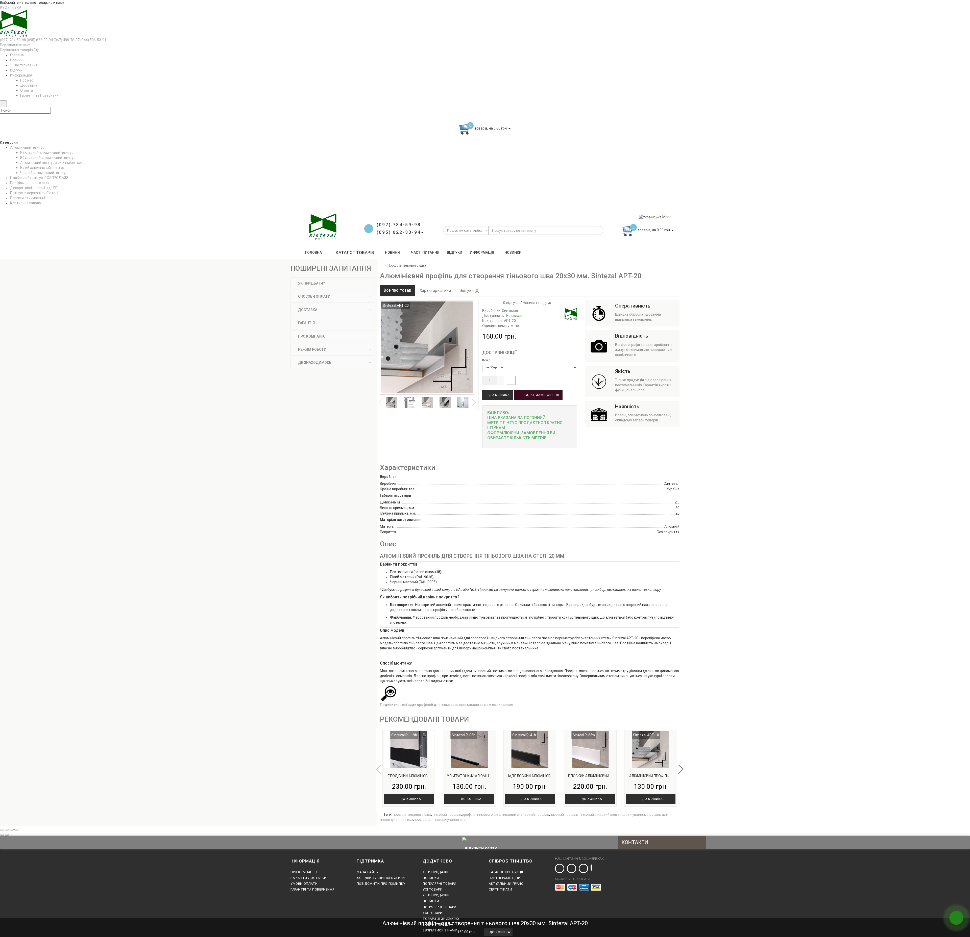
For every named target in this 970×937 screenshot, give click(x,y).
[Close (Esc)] (2, 829)
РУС (3, 8)
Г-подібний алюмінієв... (409, 776)
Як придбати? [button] (311, 283)
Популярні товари (439, 883)
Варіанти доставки (308, 878)
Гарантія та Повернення (40, 95)
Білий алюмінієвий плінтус (42, 168)
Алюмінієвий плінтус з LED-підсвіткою (52, 163)
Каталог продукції (506, 872)
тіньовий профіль (446, 815)
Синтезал (510, 311)
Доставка (28, 85)
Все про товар (397, 290)
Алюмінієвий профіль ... (650, 776)
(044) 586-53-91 (93, 40)
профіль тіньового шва (412, 815)
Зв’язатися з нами (440, 930)
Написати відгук (537, 302)
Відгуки (16, 70)
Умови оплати (304, 883)
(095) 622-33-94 (40, 40)
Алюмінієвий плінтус (27, 147)
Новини (16, 60)
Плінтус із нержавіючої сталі (34, 193)
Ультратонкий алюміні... (469, 776)
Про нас (26, 80)
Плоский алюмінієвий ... (590, 776)
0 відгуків (510, 302)
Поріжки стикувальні (27, 198)
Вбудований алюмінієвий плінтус (48, 158)
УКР (17, 8)
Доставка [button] (307, 310)
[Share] (7, 829)
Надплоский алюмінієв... (530, 776)
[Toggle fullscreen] (12, 829)
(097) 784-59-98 (13, 40)
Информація (482, 252)
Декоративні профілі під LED (34, 188)
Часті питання (25, 65)
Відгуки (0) (469, 290)
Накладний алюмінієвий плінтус (47, 152)
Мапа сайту (368, 872)
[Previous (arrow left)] (2, 834)
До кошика (499, 395)
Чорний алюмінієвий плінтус (43, 173)
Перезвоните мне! (15, 45)
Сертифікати (500, 889)
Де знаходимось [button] (314, 363)
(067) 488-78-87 (67, 40)
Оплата (26, 90)
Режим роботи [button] (311, 349)
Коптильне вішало (25, 203)
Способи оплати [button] (313, 296)
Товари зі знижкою (441, 919)
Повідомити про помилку (381, 883)
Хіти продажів (436, 872)
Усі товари (432, 889)
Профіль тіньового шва (29, 183)
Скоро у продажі (438, 924)
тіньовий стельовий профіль (525, 815)
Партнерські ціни (505, 878)
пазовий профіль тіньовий (572, 815)
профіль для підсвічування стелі (441, 820)
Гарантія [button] (306, 323)
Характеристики (435, 290)
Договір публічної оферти (381, 878)
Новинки (513, 252)
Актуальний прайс (506, 883)
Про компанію (303, 872)
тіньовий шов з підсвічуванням (621, 815)
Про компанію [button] (311, 336)
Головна (17, 55)
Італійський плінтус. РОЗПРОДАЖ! (39, 178)
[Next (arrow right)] (7, 834)
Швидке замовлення (539, 395)
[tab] (333, 283)
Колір (486, 360)
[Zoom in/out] (16, 829)
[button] (473, 402)
